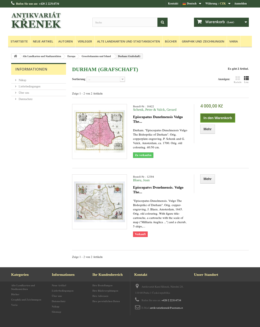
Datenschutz (25, 99)
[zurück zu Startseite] (15, 56)
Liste (246, 82)
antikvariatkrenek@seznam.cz (166, 308)
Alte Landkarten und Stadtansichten (128, 41)
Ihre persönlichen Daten (106, 301)
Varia (233, 41)
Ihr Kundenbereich (107, 275)
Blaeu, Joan (141, 180)
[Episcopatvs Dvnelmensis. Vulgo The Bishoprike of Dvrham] (99, 201)
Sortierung (78, 79)
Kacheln (238, 82)
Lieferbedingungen (29, 86)
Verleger (85, 41)
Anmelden (240, 3)
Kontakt (173, 3)
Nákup (22, 80)
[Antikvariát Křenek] (48, 21)
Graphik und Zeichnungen (203, 41)
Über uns (23, 92)
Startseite (19, 41)
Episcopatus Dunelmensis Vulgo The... (158, 119)
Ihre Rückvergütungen (105, 290)
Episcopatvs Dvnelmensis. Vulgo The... (158, 189)
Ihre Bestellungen (102, 285)
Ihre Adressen (100, 296)
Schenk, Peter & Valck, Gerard (155, 110)
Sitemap (56, 312)
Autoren (65, 41)
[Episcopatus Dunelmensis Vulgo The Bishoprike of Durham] (99, 131)
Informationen (31, 69)
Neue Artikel (43, 41)
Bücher (171, 41)
